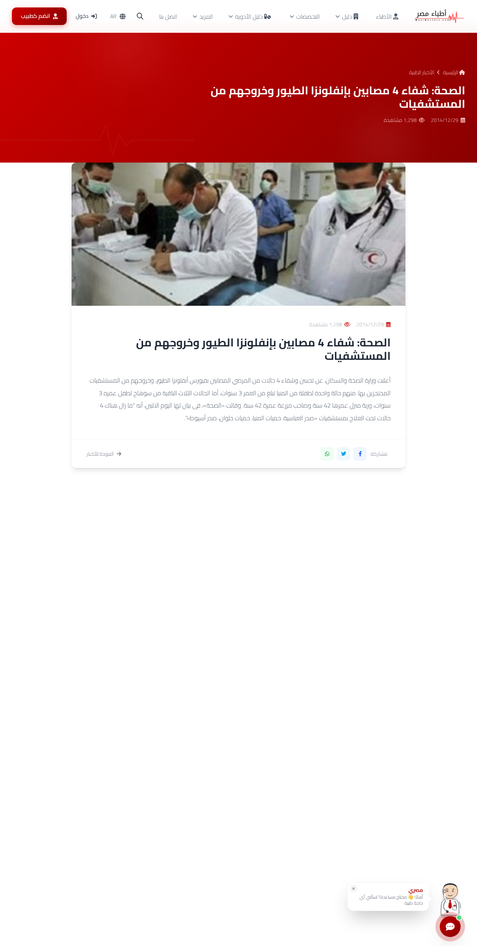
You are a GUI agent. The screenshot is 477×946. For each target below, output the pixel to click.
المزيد (206, 16)
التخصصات (308, 16)
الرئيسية (451, 72)
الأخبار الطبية (421, 72)
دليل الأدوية (249, 16)
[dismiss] (353, 888)
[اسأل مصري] (450, 899)
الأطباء (384, 16)
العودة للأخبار (100, 454)
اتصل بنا (168, 16)
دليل (347, 16)
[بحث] (140, 16)
